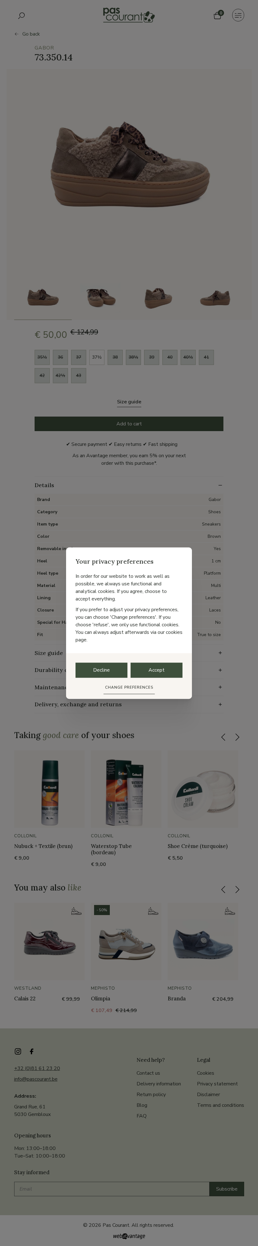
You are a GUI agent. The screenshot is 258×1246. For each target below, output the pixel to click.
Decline (101, 670)
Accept (157, 670)
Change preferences (129, 687)
